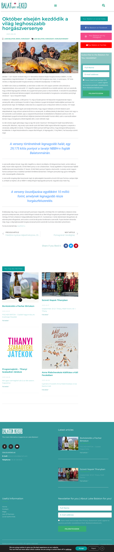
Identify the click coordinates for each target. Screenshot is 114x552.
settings (68, 549)
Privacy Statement (90, 83)
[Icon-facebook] (4, 446)
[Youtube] (17, 446)
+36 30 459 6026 (16, 460)
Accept (81, 548)
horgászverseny (61, 39)
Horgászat (25, 39)
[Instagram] (11, 446)
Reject (93, 548)
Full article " (5, 320)
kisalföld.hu (21, 226)
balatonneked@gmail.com (17, 456)
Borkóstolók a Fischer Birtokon (18, 306)
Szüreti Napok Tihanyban (55, 300)
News (18, 39)
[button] (55, 5)
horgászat (49, 39)
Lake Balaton (9, 39)
